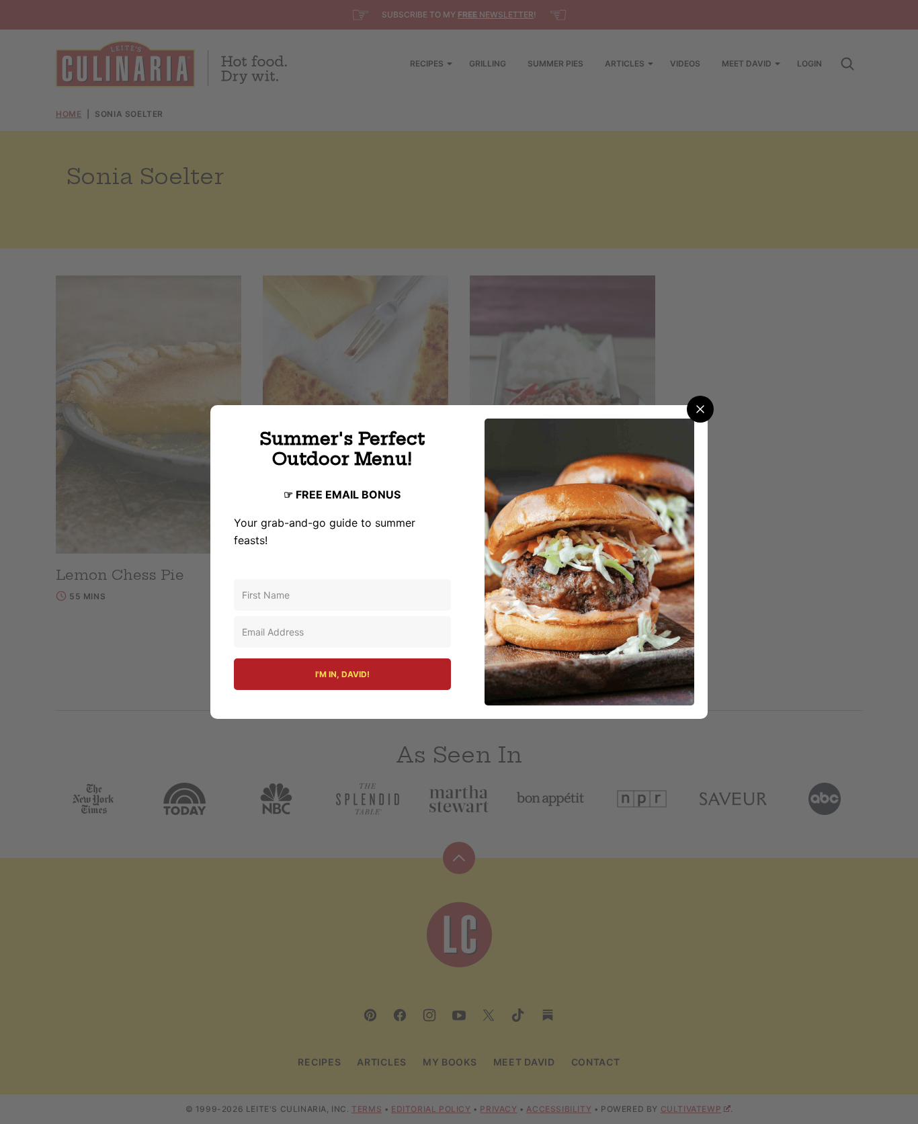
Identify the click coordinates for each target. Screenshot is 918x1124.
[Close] (700, 409)
